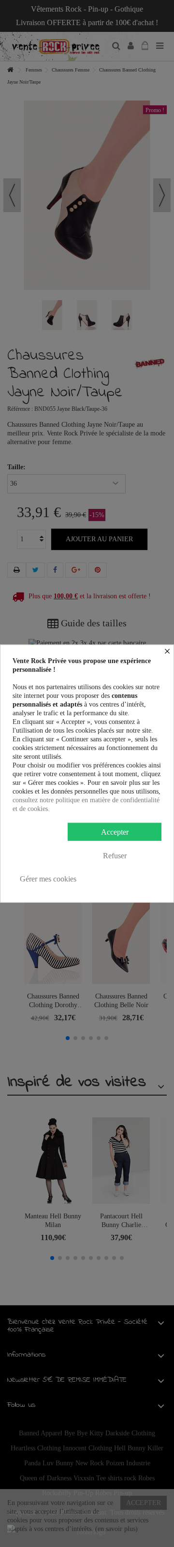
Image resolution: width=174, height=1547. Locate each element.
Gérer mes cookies (48, 879)
